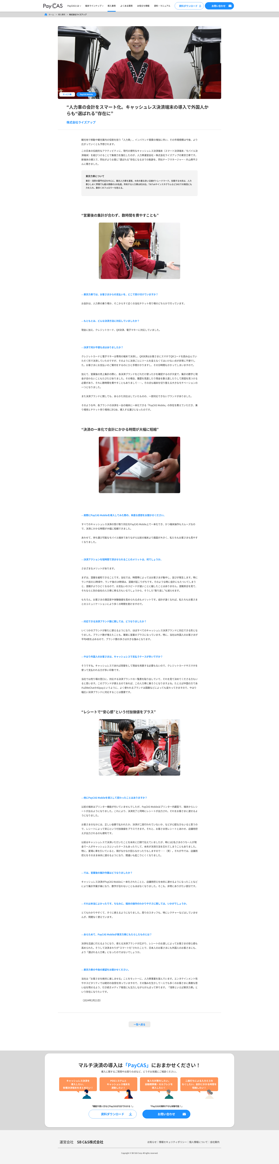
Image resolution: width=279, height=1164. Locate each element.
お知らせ (152, 1142)
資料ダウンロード (188, 6)
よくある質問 (126, 5)
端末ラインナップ (93, 5)
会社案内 (214, 1142)
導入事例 (112, 5)
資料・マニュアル (162, 5)
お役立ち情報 (143, 5)
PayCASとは (73, 5)
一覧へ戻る (139, 1024)
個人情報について (198, 1142)
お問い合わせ (166, 1114)
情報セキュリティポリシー (173, 1142)
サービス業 (67, 94)
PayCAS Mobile (86, 94)
